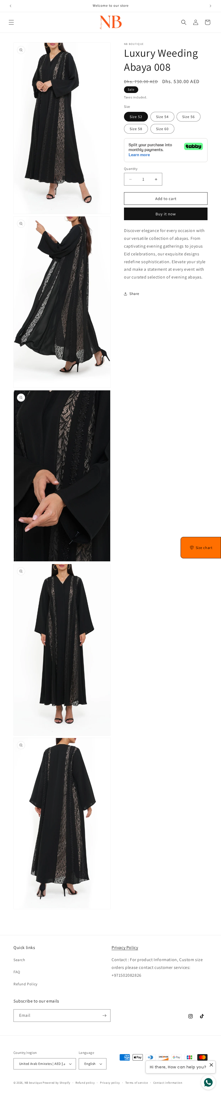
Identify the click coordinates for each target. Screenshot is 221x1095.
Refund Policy (25, 984)
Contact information (167, 1083)
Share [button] (134, 293)
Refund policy (85, 1083)
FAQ (16, 971)
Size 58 (136, 128)
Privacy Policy (125, 947)
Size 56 (188, 116)
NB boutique (33, 1083)
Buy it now (166, 213)
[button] (11, 22)
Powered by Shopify (56, 1083)
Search (19, 959)
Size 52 (136, 116)
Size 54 (162, 116)
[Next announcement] (210, 6)
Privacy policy (110, 1083)
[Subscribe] (104, 1015)
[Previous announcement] (10, 6)
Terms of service (136, 1083)
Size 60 (162, 128)
